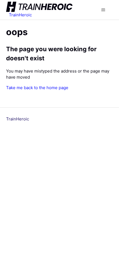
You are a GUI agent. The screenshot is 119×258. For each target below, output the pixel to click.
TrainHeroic (17, 119)
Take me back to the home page (37, 87)
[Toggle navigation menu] (103, 10)
